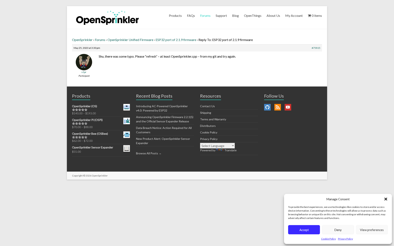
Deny (338, 230)
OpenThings (252, 15)
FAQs (191, 15)
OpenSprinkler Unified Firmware (130, 40)
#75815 (316, 47)
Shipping (205, 112)
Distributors (208, 126)
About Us (273, 15)
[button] (386, 199)
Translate (230, 150)
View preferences (372, 230)
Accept (304, 230)
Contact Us (207, 106)
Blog (235, 15)
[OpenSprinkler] (107, 17)
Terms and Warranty (213, 119)
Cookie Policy (328, 238)
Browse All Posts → (148, 153)
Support (221, 15)
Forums (205, 15)
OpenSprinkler (82, 40)
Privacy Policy (345, 238)
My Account (294, 15)
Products (175, 15)
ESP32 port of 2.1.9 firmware (176, 40)
